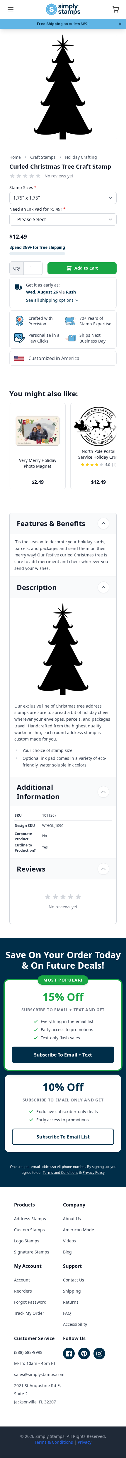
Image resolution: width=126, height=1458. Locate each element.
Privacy (84, 1442)
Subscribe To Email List (63, 1137)
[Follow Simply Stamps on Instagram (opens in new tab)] (99, 1353)
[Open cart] (115, 9)
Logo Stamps (26, 1241)
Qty (16, 268)
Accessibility (75, 1324)
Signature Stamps (31, 1252)
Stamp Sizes (23, 187)
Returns (71, 1302)
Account (22, 1280)
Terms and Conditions (60, 1172)
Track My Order (29, 1313)
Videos (69, 1241)
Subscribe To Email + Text (63, 1055)
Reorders (23, 1291)
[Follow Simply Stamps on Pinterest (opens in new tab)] (84, 1353)
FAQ (67, 1313)
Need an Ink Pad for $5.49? (37, 209)
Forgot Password (30, 1302)
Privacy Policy (94, 1172)
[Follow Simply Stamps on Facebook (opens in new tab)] (69, 1353)
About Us (72, 1218)
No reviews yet (59, 176)
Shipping (72, 1291)
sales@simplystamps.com (39, 1374)
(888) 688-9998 (28, 1352)
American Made (78, 1229)
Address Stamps (30, 1218)
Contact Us (73, 1280)
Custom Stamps (29, 1229)
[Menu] (10, 9)
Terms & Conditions (54, 1442)
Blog (67, 1252)
